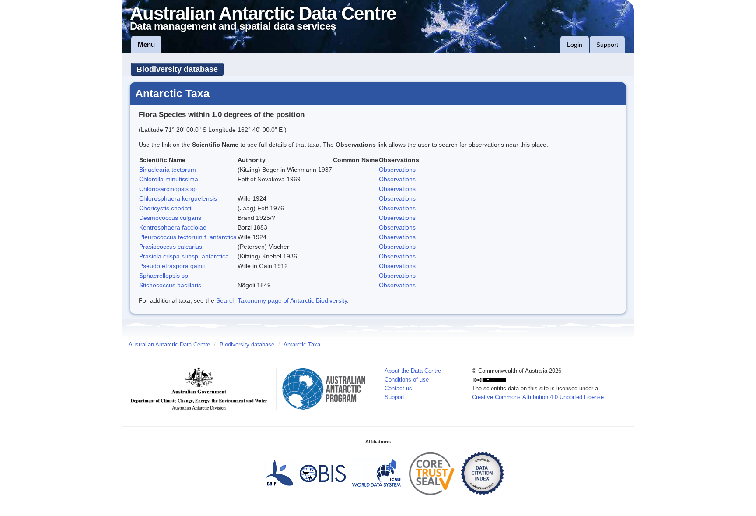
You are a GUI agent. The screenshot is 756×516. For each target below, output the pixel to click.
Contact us (398, 388)
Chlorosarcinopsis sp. (169, 188)
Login (574, 44)
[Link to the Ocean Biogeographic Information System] (323, 473)
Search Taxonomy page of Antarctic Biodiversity (281, 300)
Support (607, 44)
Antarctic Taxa (302, 345)
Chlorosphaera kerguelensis (178, 198)
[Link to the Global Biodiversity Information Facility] (279, 473)
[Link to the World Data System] (376, 473)
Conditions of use (407, 380)
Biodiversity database (177, 69)
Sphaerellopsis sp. (164, 275)
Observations (397, 169)
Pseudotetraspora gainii (172, 265)
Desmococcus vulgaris (170, 217)
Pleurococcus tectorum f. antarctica (188, 236)
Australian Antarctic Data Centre (169, 345)
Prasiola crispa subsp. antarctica (184, 256)
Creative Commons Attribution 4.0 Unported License (538, 397)
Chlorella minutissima (168, 179)
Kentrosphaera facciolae (172, 227)
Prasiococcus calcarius (170, 246)
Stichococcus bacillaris (170, 285)
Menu (146, 44)
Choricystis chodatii (165, 208)
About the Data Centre (413, 371)
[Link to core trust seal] (432, 473)
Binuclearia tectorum (167, 169)
